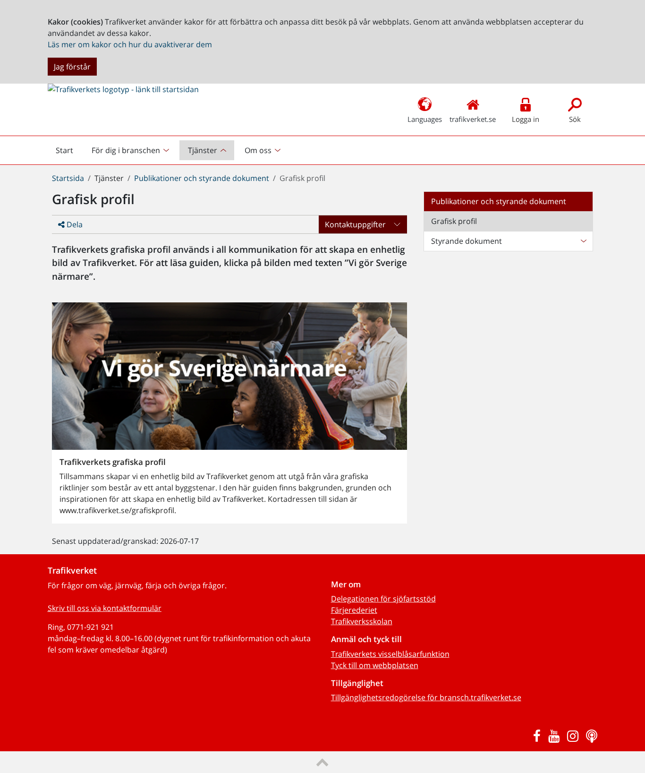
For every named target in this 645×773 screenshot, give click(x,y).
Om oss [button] (258, 150)
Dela (74, 224)
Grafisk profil (454, 221)
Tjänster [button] (202, 150)
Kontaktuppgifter (355, 224)
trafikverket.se (473, 119)
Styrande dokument (466, 241)
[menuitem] (131, 150)
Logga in (525, 119)
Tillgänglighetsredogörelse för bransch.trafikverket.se (426, 697)
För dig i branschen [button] (126, 150)
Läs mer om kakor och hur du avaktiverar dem (130, 44)
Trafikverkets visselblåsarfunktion (390, 654)
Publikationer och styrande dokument (201, 178)
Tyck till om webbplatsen (374, 665)
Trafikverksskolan (361, 621)
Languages (424, 119)
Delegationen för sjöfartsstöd (383, 598)
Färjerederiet (354, 610)
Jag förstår (72, 66)
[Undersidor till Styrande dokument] (583, 241)
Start (68, 152)
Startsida (68, 178)
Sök (575, 119)
